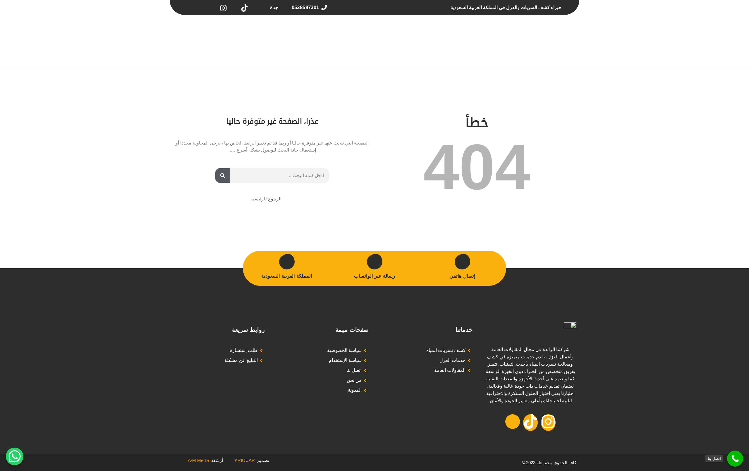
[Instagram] (548, 422)
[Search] (222, 175)
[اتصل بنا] (735, 459)
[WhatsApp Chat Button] (14, 456)
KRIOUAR (239, 460)
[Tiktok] (530, 422)
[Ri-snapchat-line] (512, 421)
